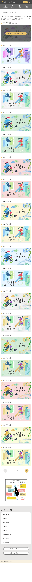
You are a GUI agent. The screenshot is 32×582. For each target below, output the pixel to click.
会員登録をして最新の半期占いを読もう (16, 33)
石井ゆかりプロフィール (16, 548)
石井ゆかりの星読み (5, 561)
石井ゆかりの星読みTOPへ (16, 553)
